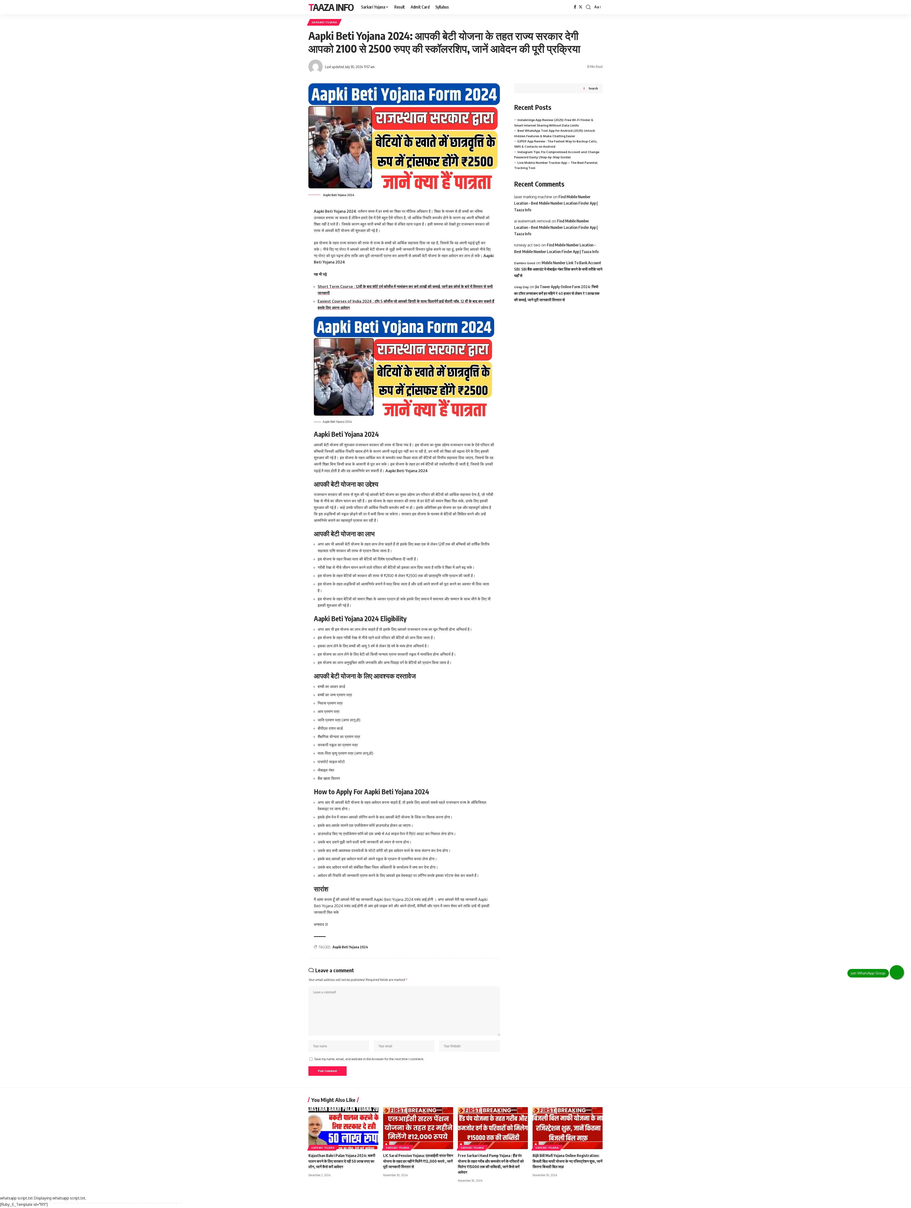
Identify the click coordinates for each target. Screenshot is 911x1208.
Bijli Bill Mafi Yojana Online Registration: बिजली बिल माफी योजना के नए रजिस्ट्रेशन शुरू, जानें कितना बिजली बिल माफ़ (567, 1161)
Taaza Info (330, 7)
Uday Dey (521, 287)
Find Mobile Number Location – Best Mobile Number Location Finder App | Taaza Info (556, 203)
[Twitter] (580, 7)
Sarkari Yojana (324, 22)
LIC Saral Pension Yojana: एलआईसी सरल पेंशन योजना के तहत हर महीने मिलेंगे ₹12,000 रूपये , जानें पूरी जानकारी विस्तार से (418, 1161)
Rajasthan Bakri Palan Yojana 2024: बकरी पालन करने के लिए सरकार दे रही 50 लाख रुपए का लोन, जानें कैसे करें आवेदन (341, 1161)
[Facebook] (575, 7)
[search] (588, 7)
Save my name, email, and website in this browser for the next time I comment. (369, 1059)
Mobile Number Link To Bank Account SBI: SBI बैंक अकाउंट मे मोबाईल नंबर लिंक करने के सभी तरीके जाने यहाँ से (558, 269)
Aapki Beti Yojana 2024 (350, 947)
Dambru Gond (524, 263)
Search (593, 88)
